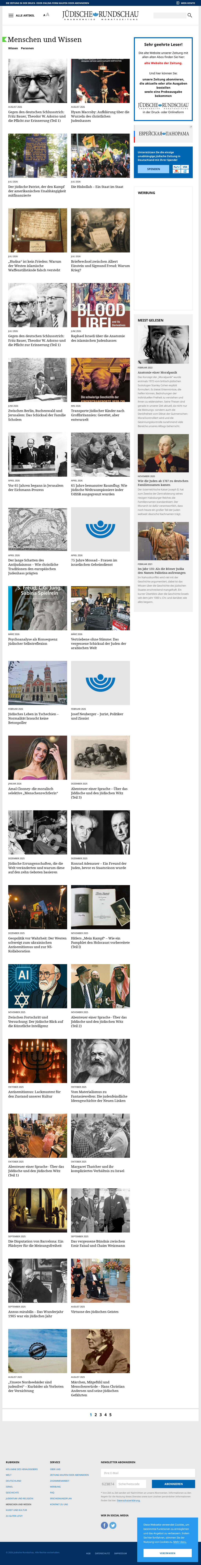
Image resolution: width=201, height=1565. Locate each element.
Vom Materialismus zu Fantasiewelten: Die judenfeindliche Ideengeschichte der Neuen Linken (99, 1096)
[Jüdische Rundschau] (100, 15)
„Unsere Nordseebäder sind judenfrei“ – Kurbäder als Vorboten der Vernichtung (36, 1386)
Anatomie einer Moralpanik (157, 372)
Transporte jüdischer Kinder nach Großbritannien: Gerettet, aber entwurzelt (97, 415)
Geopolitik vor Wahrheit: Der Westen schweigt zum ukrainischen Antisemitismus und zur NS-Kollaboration (37, 944)
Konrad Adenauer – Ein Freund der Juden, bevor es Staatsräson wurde (99, 865)
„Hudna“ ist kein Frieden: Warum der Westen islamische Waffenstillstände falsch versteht (34, 265)
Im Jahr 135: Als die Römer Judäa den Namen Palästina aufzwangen (162, 571)
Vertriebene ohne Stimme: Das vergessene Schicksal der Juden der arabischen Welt (98, 643)
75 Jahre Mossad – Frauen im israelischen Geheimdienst (94, 562)
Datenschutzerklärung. (128, 1500)
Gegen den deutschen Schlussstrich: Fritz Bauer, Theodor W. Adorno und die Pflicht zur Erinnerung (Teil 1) (37, 116)
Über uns (55, 1469)
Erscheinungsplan (61, 1498)
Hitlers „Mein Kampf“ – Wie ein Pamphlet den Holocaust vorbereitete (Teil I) (100, 942)
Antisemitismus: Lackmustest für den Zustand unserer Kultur (34, 1093)
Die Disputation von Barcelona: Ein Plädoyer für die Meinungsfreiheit (35, 1243)
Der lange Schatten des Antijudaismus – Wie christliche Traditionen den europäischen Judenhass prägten (33, 566)
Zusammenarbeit (59, 1480)
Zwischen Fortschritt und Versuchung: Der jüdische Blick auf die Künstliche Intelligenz (35, 1021)
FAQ (52, 1492)
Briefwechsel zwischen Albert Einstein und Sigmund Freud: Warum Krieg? (100, 265)
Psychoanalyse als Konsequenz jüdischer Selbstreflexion (33, 641)
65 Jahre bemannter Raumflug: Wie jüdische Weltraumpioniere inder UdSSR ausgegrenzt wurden (99, 489)
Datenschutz (102, 1553)
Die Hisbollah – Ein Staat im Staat (97, 186)
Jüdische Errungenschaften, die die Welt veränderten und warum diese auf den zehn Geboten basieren (36, 867)
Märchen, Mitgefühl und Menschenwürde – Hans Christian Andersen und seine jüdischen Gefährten (98, 1388)
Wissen (13, 48)
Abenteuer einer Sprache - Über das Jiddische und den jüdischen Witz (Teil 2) (99, 1021)
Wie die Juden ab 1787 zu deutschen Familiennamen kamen (163, 483)
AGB (88, 1553)
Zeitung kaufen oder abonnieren (69, 1474)
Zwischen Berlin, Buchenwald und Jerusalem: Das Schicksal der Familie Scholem (37, 415)
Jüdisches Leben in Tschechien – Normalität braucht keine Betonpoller (33, 718)
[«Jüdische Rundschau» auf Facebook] (104, 1525)
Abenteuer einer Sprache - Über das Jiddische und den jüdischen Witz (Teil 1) (36, 1170)
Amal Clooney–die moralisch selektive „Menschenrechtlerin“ (33, 790)
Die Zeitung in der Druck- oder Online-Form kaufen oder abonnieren (47, 3)
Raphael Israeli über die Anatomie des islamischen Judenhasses (98, 338)
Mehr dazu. (179, 1542)
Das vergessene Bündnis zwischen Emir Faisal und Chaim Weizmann (98, 1243)
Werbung (55, 1486)
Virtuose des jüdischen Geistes (95, 1311)
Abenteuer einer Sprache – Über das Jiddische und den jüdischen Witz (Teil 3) (99, 793)
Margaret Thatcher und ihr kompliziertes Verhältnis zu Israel (97, 1168)
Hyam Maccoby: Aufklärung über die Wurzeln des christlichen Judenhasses (100, 116)
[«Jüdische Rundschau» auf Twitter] (112, 1525)
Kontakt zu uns (59, 1504)
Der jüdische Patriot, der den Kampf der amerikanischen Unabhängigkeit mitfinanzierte (37, 191)
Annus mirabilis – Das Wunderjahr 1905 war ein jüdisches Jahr (35, 1313)
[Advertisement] (164, 224)
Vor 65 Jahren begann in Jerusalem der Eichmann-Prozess (35, 487)
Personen (27, 48)
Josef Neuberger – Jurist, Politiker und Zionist (97, 716)
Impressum (120, 1553)
